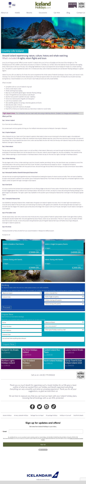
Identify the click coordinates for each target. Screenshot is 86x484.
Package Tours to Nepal (37, 415)
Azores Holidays (7, 415)
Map (13, 5)
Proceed (6, 307)
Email (5, 431)
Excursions (43, 13)
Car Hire (57, 13)
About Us (4, 13)
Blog (68, 13)
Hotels (17, 13)
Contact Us (81, 13)
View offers (11, 353)
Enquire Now (8, 344)
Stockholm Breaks (78, 415)
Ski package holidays (51, 415)
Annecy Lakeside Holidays (21, 415)
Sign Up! (43, 444)
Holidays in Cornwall (65, 415)
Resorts (29, 13)
